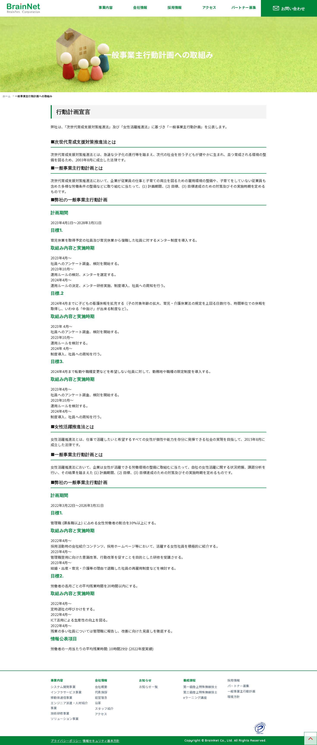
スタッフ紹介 (104, 708)
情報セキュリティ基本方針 (101, 741)
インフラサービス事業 (66, 692)
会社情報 (140, 7)
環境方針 (234, 696)
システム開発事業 (63, 687)
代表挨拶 (101, 692)
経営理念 (101, 697)
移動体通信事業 (61, 697)
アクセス (209, 7)
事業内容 (106, 7)
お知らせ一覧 (148, 687)
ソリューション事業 (64, 718)
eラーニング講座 (195, 697)
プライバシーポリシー (66, 741)
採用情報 (175, 7)
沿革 (98, 703)
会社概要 (101, 687)
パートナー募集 (243, 7)
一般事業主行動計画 (241, 691)
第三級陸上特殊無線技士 (200, 692)
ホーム (7, 96)
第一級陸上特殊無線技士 (200, 687)
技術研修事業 (60, 713)
